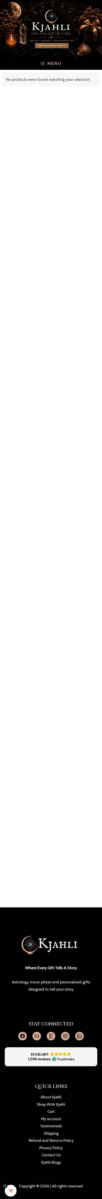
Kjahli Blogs (51, 1162)
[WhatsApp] (79, 1036)
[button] (51, 1056)
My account (51, 1118)
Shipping (51, 1133)
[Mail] (36, 1036)
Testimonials (51, 1125)
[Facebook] (22, 1036)
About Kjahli (51, 1097)
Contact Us (51, 1154)
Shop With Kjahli (51, 1104)
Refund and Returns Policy (51, 1140)
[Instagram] (65, 1036)
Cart (51, 1111)
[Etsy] (51, 1036)
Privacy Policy (51, 1147)
